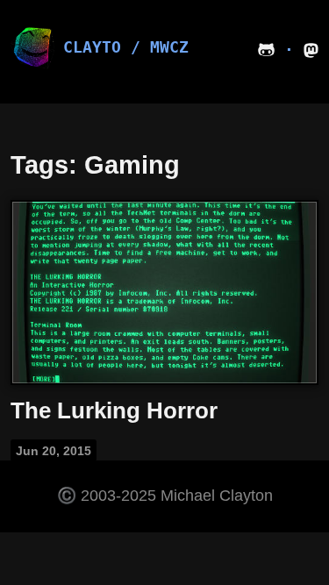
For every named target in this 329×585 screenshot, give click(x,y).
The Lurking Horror (114, 410)
